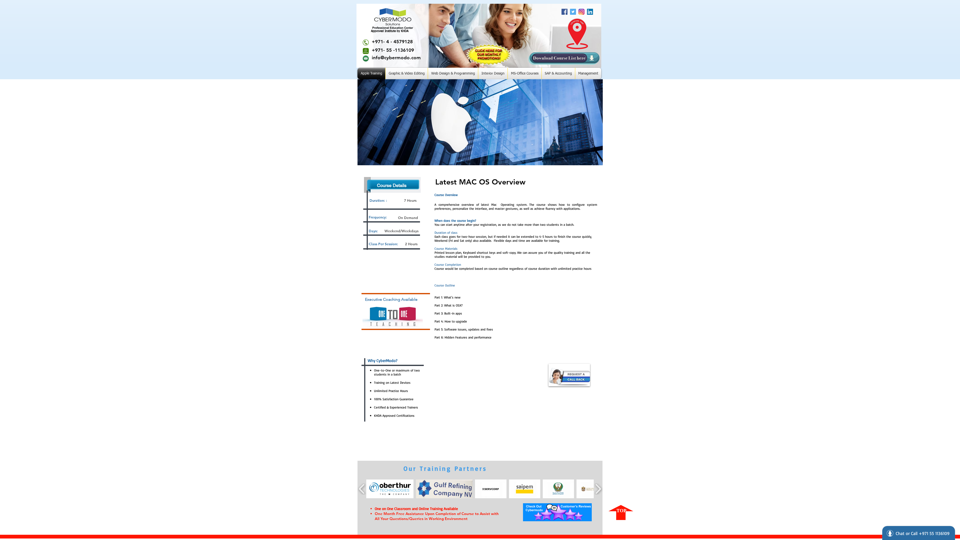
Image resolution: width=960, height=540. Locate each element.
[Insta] (581, 12)
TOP (621, 510)
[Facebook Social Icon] (565, 12)
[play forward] (598, 488)
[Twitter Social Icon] (573, 12)
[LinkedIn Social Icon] (590, 12)
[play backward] (362, 488)
